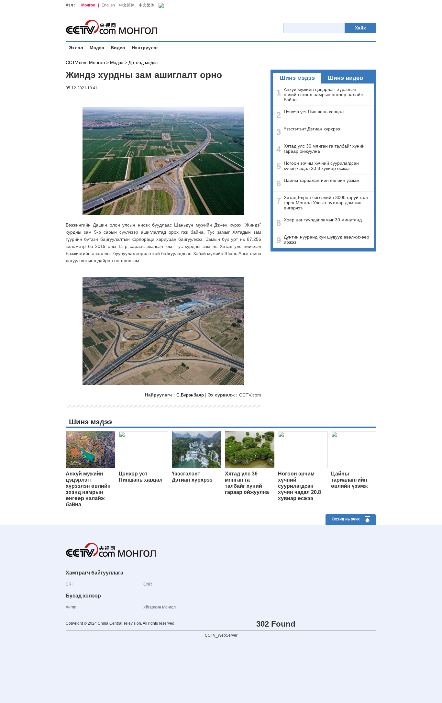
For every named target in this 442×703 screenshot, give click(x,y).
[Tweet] (73, 98)
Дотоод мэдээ (143, 62)
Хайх (360, 27)
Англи (71, 607)
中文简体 (127, 5)
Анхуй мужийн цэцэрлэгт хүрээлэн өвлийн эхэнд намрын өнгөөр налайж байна (323, 94)
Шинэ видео (345, 78)
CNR (147, 584)
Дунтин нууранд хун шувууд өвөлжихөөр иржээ (326, 239)
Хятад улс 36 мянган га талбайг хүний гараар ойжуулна (324, 148)
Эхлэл (76, 47)
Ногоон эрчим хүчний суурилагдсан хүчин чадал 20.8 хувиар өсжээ (321, 166)
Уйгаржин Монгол (159, 607)
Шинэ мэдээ (297, 78)
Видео (118, 47)
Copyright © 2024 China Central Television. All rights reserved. (120, 623)
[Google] (70, 98)
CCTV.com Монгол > (87, 62)
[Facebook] (67, 98)
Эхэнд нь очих (346, 519)
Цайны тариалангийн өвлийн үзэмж (321, 180)
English (108, 5)
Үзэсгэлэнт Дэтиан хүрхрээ (312, 128)
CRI (69, 584)
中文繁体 (146, 5)
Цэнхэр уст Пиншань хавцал (314, 111)
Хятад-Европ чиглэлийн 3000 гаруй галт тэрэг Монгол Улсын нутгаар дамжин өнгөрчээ (326, 202)
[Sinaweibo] (77, 98)
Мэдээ (97, 47)
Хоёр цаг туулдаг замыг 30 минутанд (323, 219)
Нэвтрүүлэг (145, 47)
